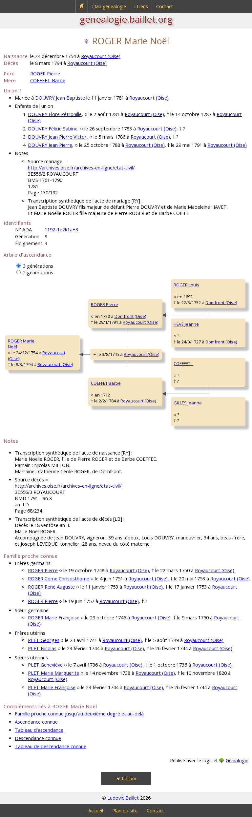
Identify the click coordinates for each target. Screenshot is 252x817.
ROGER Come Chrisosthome (58, 578)
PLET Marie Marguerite (53, 673)
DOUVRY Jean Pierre (50, 145)
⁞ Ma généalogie (109, 6)
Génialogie (237, 760)
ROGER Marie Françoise (53, 617)
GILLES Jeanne (188, 403)
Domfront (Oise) (130, 316)
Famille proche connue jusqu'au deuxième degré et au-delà (79, 713)
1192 (50, 229)
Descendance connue (38, 738)
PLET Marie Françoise (51, 687)
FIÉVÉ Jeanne (186, 324)
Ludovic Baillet (123, 798)
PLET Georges (43, 640)
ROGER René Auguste (51, 587)
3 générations (38, 266)
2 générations (38, 272)
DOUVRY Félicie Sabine (52, 129)
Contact (164, 6)
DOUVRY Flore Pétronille (55, 114)
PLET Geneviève (45, 665)
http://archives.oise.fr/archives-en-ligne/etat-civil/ (81, 168)
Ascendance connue (36, 722)
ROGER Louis (186, 285)
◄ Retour (126, 778)
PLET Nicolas (42, 648)
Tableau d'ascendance (39, 730)
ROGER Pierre (45, 73)
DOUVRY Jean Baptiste (60, 98)
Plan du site (124, 810)
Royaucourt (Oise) (100, 56)
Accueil (95, 810)
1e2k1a (65, 229)
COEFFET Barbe (47, 80)
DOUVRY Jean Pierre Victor (57, 137)
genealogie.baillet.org (126, 19)
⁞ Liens (141, 6)
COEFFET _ (183, 363)
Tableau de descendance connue (50, 746)
